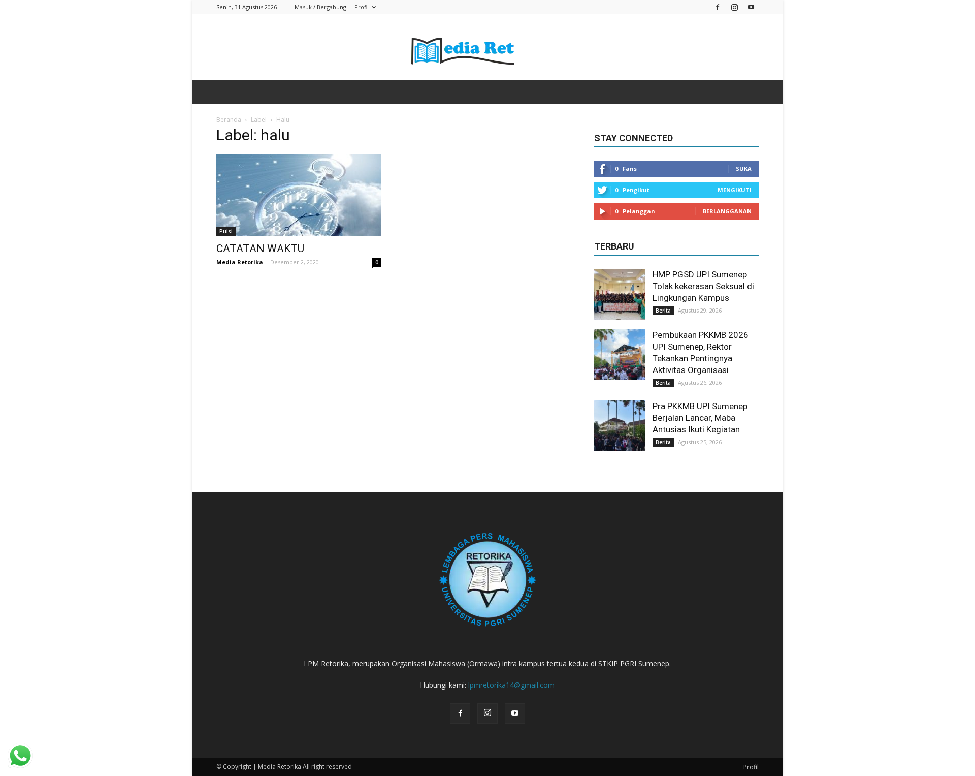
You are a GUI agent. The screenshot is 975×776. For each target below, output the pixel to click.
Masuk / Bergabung (320, 7)
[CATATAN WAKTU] (298, 195)
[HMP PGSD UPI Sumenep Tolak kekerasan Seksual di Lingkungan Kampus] (619, 294)
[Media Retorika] (487, 47)
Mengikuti (735, 190)
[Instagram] (734, 7)
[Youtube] (751, 7)
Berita (663, 310)
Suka (744, 168)
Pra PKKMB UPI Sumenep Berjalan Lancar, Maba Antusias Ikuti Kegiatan (700, 417)
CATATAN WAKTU (260, 248)
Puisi (226, 231)
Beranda (228, 119)
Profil (361, 7)
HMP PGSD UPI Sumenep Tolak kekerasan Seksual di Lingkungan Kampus (703, 286)
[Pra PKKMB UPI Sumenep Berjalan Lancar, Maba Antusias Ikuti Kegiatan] (619, 425)
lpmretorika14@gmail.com (511, 685)
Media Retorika (239, 262)
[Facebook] (717, 7)
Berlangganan (727, 211)
